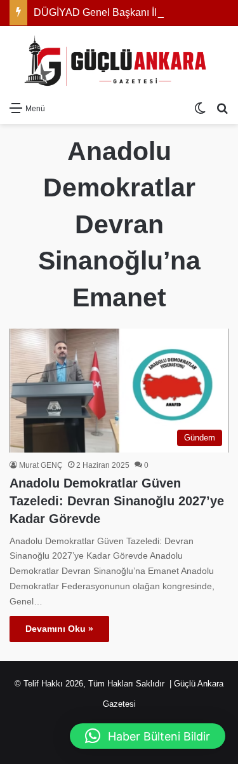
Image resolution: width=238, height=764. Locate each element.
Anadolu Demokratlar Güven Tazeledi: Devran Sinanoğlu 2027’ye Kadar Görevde (117, 501)
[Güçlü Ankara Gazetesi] (119, 60)
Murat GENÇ (41, 465)
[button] (147, 736)
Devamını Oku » (59, 629)
